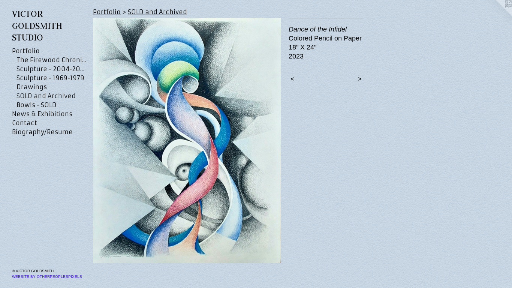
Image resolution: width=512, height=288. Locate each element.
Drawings (31, 87)
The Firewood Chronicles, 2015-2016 (51, 60)
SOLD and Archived (46, 96)
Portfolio (26, 51)
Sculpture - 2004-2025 (51, 69)
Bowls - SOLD (36, 105)
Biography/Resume (42, 132)
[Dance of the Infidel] (187, 140)
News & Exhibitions (42, 114)
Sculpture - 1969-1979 (50, 78)
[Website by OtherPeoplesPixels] (497, 15)
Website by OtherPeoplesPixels (47, 276)
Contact (24, 123)
